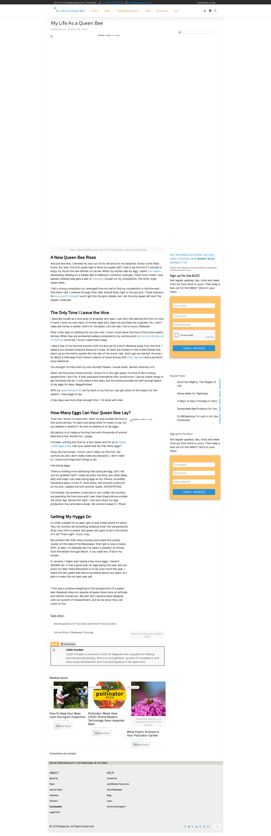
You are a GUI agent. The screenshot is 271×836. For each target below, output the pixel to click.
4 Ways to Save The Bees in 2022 (197, 401)
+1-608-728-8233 (112, 2)
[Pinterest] (200, 826)
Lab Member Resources (118, 784)
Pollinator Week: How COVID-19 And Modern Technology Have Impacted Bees (106, 718)
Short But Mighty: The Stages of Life (196, 384)
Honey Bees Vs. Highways (192, 393)
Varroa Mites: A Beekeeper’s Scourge (74, 632)
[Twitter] (189, 826)
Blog (109, 795)
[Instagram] (204, 826)
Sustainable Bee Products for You (197, 408)
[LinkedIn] (196, 826)
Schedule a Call (206, 2)
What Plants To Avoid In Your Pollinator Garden (143, 733)
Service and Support (116, 806)
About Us (53, 778)
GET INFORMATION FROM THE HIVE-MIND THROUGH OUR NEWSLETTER (192, 258)
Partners (53, 801)
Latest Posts (69, 644)
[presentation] (194, 335)
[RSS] (208, 826)
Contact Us (112, 778)
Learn (109, 801)
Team (51, 784)
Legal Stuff (54, 812)
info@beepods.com (140, 2)
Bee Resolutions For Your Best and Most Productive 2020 (85, 623)
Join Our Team (55, 789)
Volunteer (54, 795)
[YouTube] (192, 826)
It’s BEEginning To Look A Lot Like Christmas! (197, 418)
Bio (55, 644)
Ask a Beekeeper (114, 789)
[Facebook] (185, 826)
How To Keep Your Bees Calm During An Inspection (67, 715)
